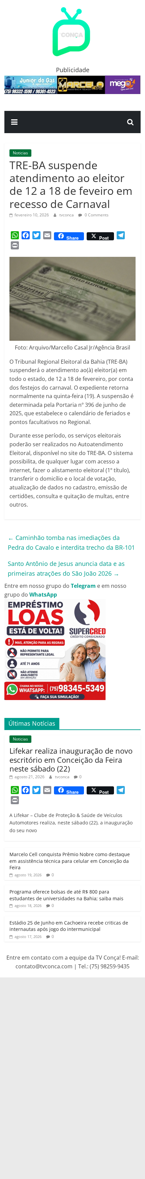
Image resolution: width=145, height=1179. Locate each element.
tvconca (67, 215)
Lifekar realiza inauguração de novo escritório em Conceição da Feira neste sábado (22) (71, 760)
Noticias (20, 153)
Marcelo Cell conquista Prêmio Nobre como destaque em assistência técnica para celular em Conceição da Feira (69, 861)
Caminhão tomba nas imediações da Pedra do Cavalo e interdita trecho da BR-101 (71, 542)
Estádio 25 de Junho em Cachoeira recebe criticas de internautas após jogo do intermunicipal (68, 926)
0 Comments (96, 215)
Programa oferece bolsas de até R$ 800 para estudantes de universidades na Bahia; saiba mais (66, 895)
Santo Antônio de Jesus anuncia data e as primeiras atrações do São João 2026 (66, 568)
